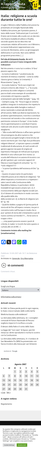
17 (26, 380)
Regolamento (6, 404)
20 (4, 384)
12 (37, 376)
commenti (15, 265)
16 (20, 380)
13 (4, 380)
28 (9, 389)
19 (37, 380)
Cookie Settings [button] (9, 445)
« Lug (3, 392)
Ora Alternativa (27, 258)
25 (32, 384)
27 (4, 389)
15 (15, 380)
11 (32, 376)
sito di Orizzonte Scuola (14, 59)
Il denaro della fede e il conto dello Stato (17, 326)
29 (15, 389)
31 (26, 389)
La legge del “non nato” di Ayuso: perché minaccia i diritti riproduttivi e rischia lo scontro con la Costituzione (20, 332)
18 (32, 380)
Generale (16, 258)
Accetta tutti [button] (22, 445)
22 (15, 384)
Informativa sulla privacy (11, 297)
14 (9, 380)
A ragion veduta (13, 4)
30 (20, 389)
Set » (8, 392)
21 (9, 384)
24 (26, 384)
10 (26, 376)
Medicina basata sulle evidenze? (14, 314)
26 (37, 384)
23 (20, 384)
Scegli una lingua (8, 286)
